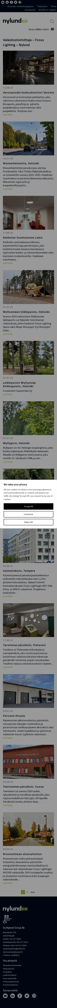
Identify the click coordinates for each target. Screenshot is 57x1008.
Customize (28, 514)
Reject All (28, 522)
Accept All (28, 506)
